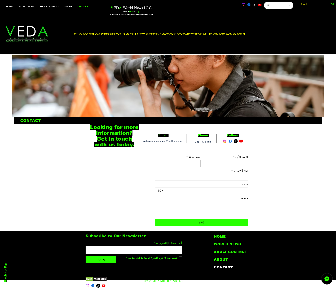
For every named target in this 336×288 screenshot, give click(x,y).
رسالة (244, 197)
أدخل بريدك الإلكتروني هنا (168, 243)
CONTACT (223, 267)
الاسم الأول (240, 156)
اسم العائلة (193, 156)
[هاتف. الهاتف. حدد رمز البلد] (161, 191)
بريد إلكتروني (239, 170)
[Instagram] (243, 5)
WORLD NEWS (227, 244)
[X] (254, 5)
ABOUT (221, 259)
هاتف (245, 184)
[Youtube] (260, 5)
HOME (220, 236)
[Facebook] (249, 5)
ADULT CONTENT (230, 252)
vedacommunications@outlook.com (162, 141)
